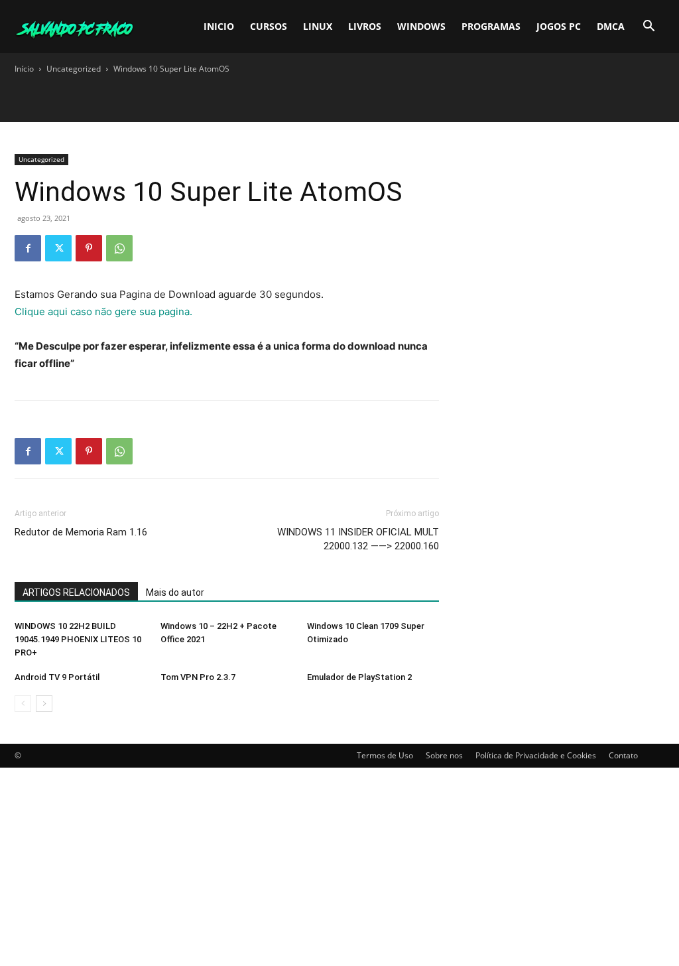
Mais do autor (175, 592)
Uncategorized (73, 68)
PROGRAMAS (491, 26)
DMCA (611, 26)
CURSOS (268, 26)
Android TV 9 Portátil (57, 677)
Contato (623, 755)
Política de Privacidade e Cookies (535, 755)
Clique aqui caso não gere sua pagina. (103, 311)
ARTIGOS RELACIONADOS (76, 592)
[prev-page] (23, 703)
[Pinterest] (89, 248)
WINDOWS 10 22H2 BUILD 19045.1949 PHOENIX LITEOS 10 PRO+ (78, 639)
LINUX (317, 26)
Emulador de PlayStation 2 (359, 677)
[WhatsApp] (119, 248)
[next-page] (44, 703)
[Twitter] (58, 248)
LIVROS (364, 26)
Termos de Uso (385, 755)
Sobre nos (444, 755)
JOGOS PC (558, 26)
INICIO (219, 26)
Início (24, 68)
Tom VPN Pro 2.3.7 (197, 677)
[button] (648, 27)
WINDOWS (421, 26)
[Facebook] (28, 248)
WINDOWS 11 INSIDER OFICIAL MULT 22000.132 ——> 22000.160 (358, 539)
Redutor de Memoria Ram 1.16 (81, 532)
